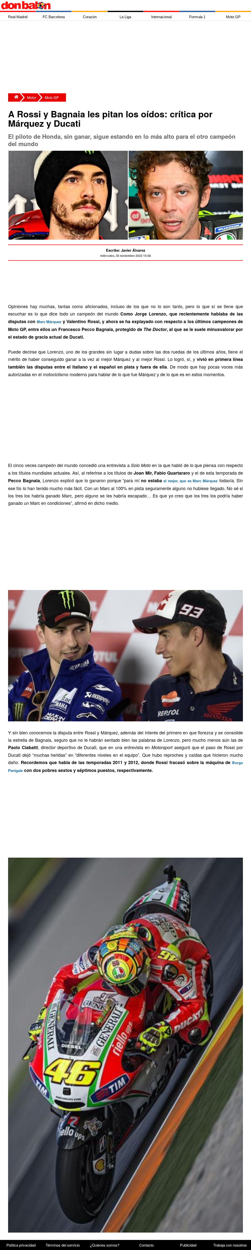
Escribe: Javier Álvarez (125, 250)
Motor (31, 97)
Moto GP (52, 97)
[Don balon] (119, 5)
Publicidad (188, 1245)
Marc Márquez (49, 321)
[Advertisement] (127, 57)
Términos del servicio (63, 1245)
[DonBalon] (14, 97)
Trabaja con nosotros (230, 1245)
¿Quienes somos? (104, 1245)
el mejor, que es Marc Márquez (190, 480)
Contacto (146, 1245)
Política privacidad (21, 1245)
